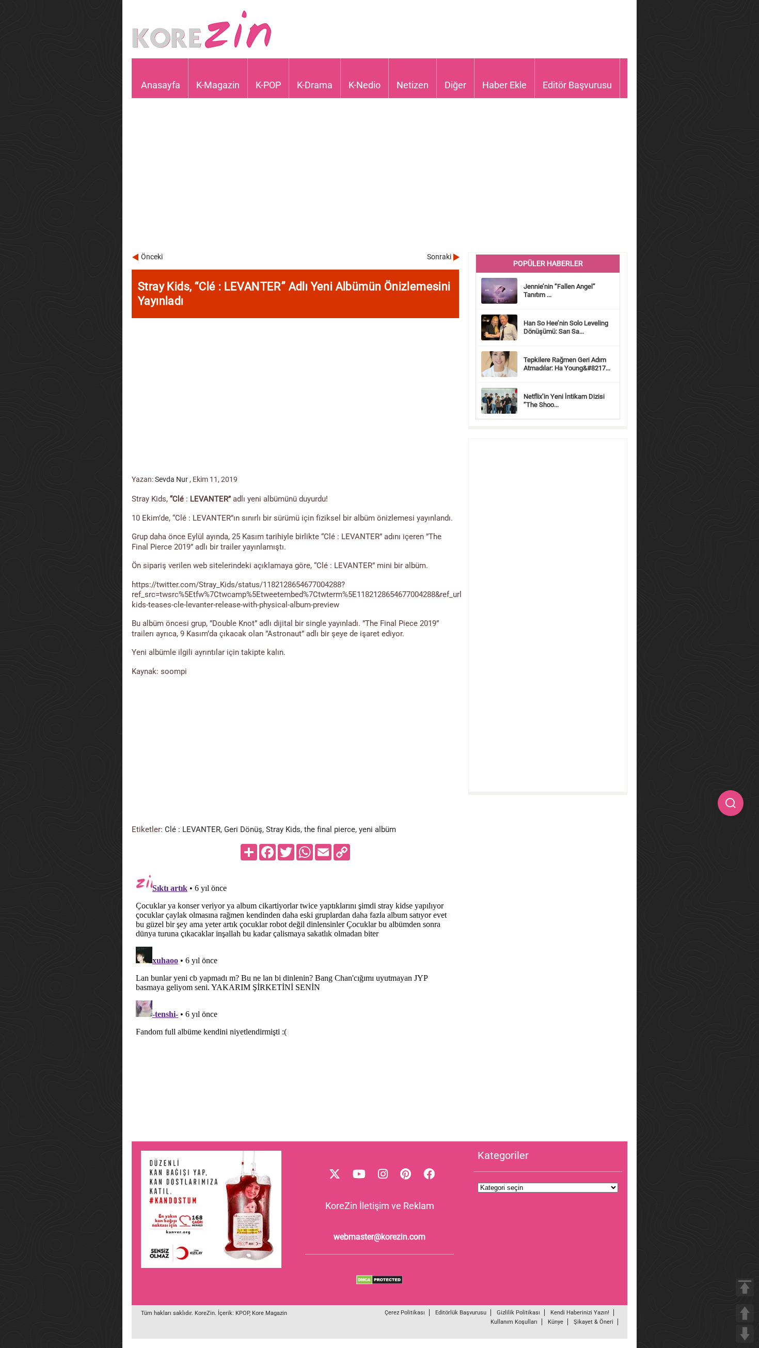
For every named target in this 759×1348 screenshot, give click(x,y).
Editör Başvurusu (577, 85)
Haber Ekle (504, 85)
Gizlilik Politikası (518, 1312)
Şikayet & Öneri (593, 1322)
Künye (555, 1322)
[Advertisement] (379, 179)
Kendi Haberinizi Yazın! (579, 1312)
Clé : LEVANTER (192, 829)
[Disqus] (295, 999)
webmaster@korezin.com (379, 1237)
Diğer (455, 85)
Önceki (152, 257)
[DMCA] (379, 1282)
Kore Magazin (269, 1313)
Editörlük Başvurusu (460, 1312)
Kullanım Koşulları (514, 1322)
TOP (745, 1287)
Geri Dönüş (243, 829)
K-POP (268, 85)
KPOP (242, 1313)
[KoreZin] (202, 47)
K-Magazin (218, 85)
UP (745, 1313)
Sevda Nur (171, 479)
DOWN (745, 1334)
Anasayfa (160, 85)
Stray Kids (283, 829)
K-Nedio (365, 85)
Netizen (413, 85)
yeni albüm (377, 829)
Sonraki (439, 257)
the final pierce (329, 829)
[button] (731, 803)
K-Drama (315, 85)
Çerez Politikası (405, 1312)
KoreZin (205, 1313)
